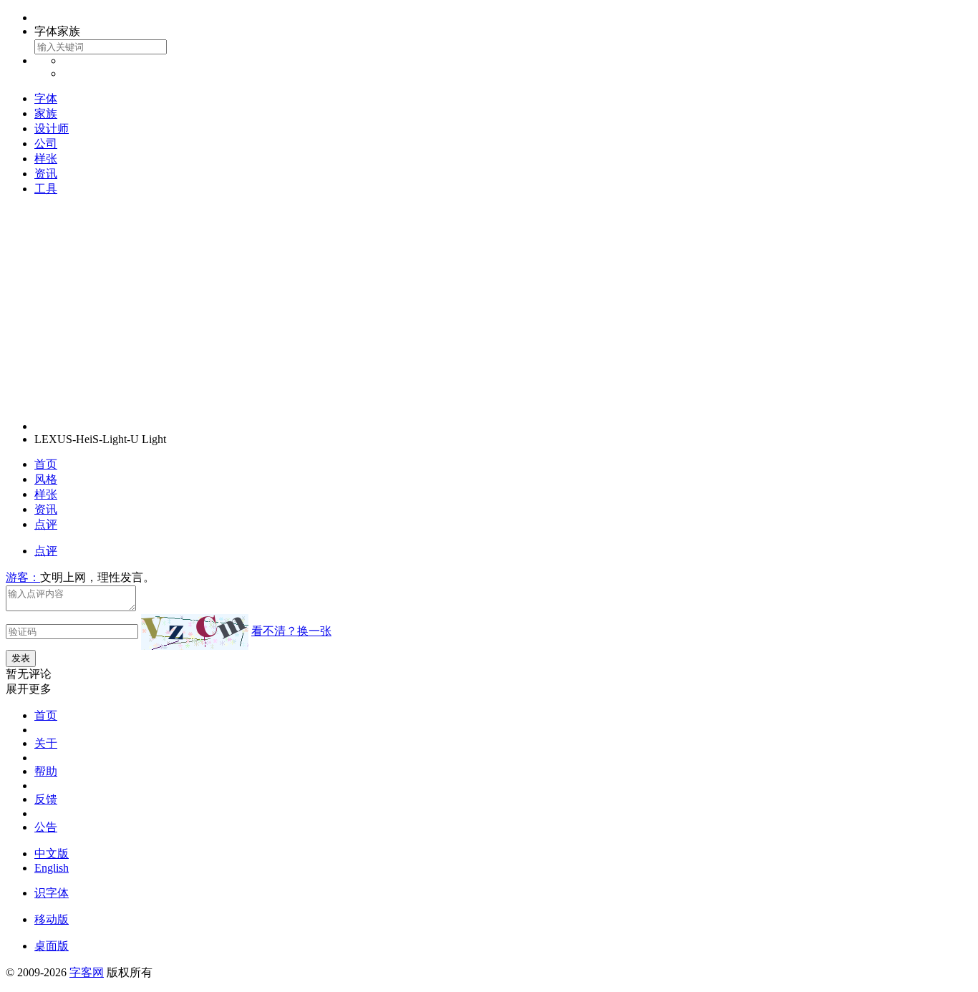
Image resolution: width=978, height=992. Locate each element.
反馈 (45, 799)
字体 (45, 98)
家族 (45, 113)
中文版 (51, 853)
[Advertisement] (489, 308)
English (51, 868)
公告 (45, 827)
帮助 (45, 771)
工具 (45, 189)
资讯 (45, 173)
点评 (45, 524)
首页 (45, 464)
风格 (45, 479)
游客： (23, 577)
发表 (20, 658)
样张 (45, 158)
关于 (45, 743)
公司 (45, 143)
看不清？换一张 (291, 631)
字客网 (86, 972)
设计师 (51, 128)
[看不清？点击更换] (194, 632)
